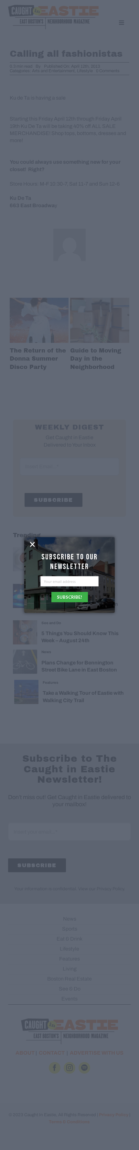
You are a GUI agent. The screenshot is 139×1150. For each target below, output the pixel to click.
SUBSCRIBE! (69, 597)
